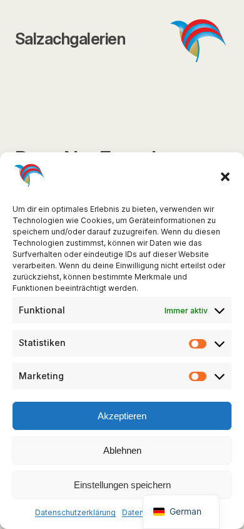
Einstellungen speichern (122, 484)
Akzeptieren (122, 416)
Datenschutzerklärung (75, 512)
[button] (225, 176)
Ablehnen (122, 450)
